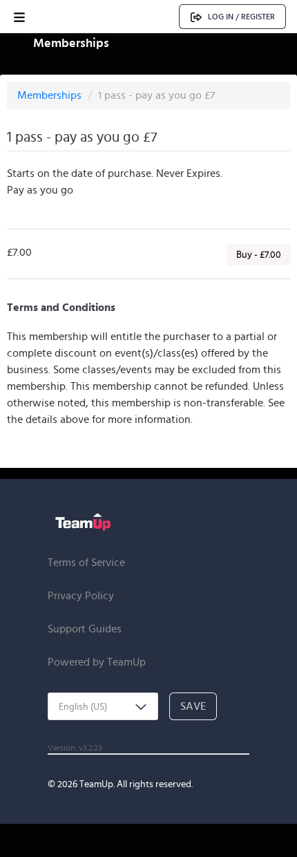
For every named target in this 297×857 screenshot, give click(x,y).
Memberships (50, 95)
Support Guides (85, 628)
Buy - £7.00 (258, 254)
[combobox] (103, 706)
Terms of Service (86, 562)
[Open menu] (19, 17)
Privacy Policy (81, 595)
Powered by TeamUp (97, 661)
